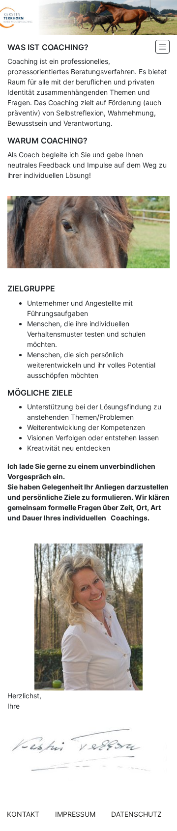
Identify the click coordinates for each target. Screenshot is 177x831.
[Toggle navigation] (162, 47)
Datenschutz (136, 814)
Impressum (75, 814)
